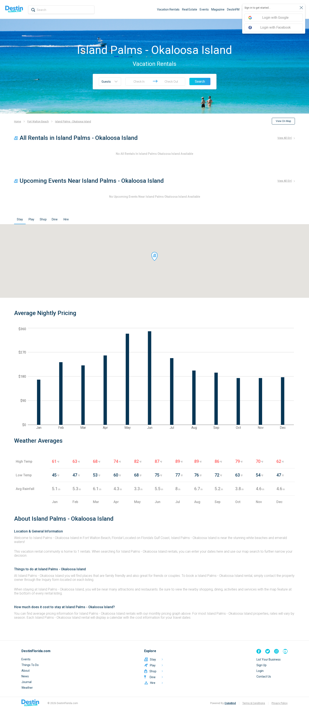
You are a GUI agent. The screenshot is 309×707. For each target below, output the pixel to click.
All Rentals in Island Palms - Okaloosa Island (79, 137)
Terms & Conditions (253, 703)
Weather (27, 687)
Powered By (223, 703)
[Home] (14, 9)
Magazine (217, 9)
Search (200, 81)
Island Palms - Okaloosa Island (73, 121)
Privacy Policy (280, 703)
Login (260, 671)
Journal (26, 682)
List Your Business (268, 659)
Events (204, 9)
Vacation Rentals (168, 9)
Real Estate (189, 9)
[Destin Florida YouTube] (285, 651)
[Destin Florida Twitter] (267, 651)
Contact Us (263, 676)
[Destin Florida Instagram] (276, 651)
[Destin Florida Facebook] (258, 651)
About (25, 670)
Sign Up (261, 665)
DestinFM (233, 9)
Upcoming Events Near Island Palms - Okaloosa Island (92, 180)
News (25, 676)
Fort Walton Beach (38, 121)
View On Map (283, 121)
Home (17, 121)
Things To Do (30, 665)
